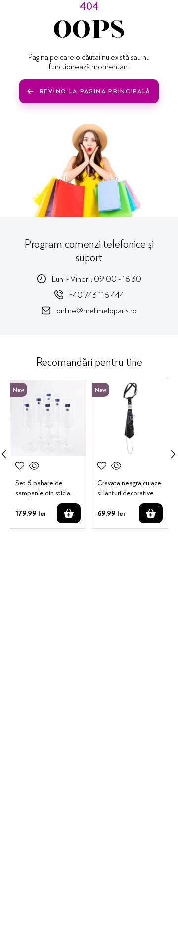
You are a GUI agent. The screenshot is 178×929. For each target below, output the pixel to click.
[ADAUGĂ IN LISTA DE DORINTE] (19, 465)
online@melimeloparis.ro (96, 310)
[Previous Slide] (4, 454)
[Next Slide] (173, 454)
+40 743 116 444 (96, 294)
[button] (34, 466)
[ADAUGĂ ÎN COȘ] (69, 513)
